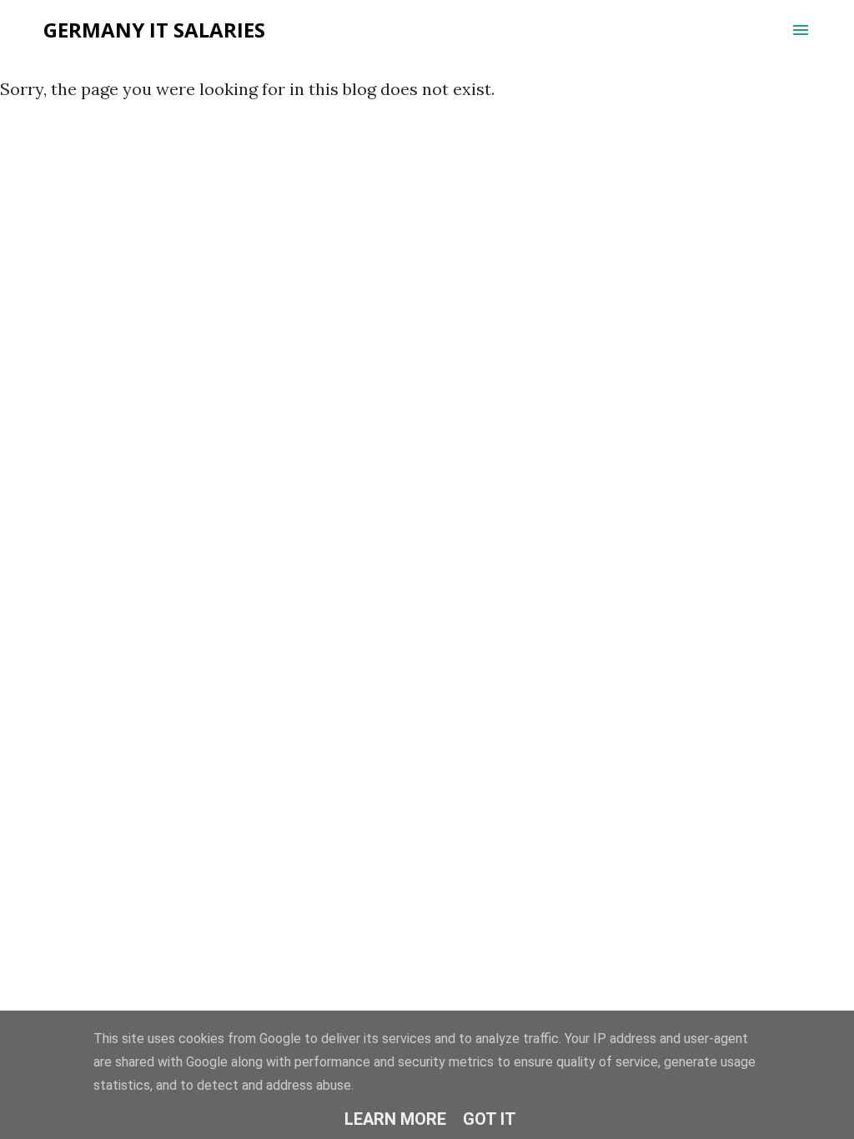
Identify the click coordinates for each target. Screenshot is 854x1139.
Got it (489, 1119)
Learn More (395, 1119)
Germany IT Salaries (154, 29)
